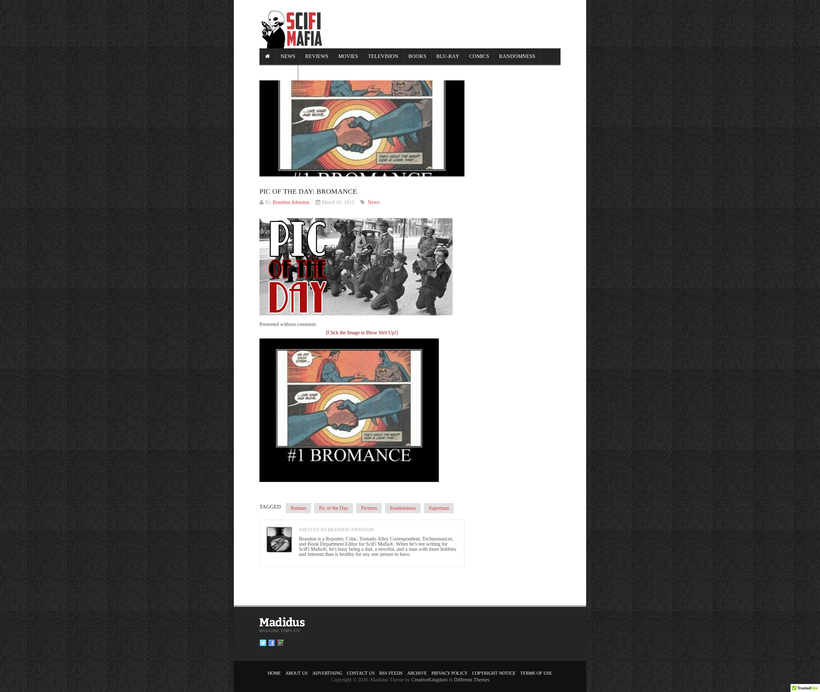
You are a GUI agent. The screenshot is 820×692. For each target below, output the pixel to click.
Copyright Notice (494, 673)
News (288, 56)
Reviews (316, 56)
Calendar (278, 72)
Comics (479, 56)
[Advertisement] (444, 24)
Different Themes (471, 679)
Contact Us (361, 673)
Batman (298, 508)
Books (417, 56)
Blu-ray (447, 56)
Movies (348, 56)
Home (274, 673)
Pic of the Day (333, 508)
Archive (417, 673)
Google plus (280, 643)
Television (383, 56)
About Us (296, 673)
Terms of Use (536, 673)
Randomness (517, 56)
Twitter (262, 643)
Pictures (369, 508)
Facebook (271, 643)
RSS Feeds (391, 673)
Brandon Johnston (291, 202)
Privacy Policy (449, 673)
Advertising (327, 673)
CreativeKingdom (429, 679)
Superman (439, 508)
